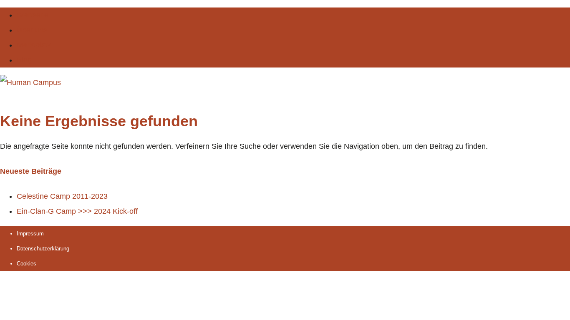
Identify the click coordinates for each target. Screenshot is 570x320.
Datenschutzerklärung (43, 248)
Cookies (26, 263)
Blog (24, 60)
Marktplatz (34, 45)
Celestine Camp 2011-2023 (62, 196)
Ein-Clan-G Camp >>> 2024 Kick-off (77, 211)
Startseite (32, 15)
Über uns (32, 30)
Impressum (30, 233)
